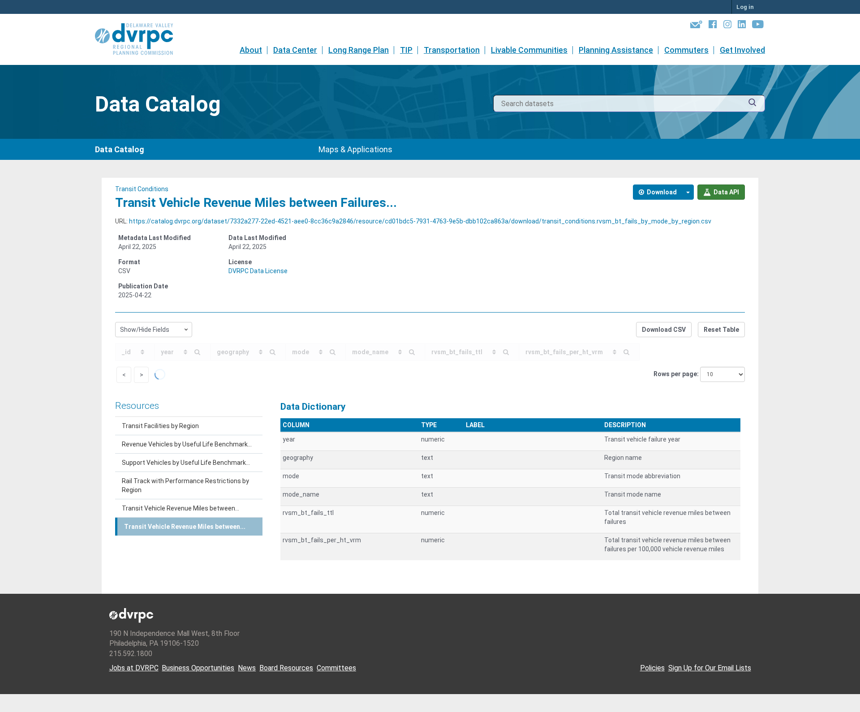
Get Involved (742, 50)
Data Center (295, 50)
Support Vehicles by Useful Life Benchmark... (186, 462)
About (251, 50)
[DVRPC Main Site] (140, 39)
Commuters (686, 50)
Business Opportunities (198, 668)
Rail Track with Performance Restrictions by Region (185, 485)
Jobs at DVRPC (134, 668)
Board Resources (286, 668)
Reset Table (721, 329)
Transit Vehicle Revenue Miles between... (180, 508)
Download (661, 192)
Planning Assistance (616, 50)
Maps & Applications (355, 149)
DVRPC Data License (258, 271)
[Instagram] (727, 26)
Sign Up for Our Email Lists (709, 668)
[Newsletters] (696, 26)
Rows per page (675, 373)
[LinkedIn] (742, 26)
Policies (652, 668)
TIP (406, 50)
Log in (745, 7)
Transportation (452, 50)
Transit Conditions (141, 189)
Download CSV (664, 329)
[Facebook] (713, 26)
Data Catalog (119, 149)
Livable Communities (529, 50)
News (247, 668)
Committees (336, 668)
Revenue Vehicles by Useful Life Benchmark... (187, 444)
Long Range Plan (358, 50)
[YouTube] (758, 26)
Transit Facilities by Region (160, 425)
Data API (725, 192)
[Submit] (752, 103)
